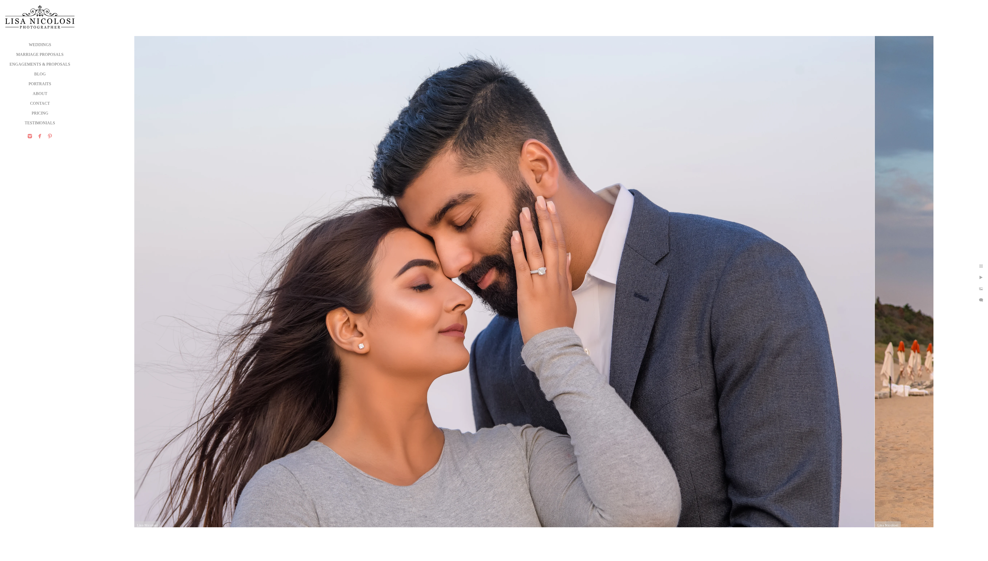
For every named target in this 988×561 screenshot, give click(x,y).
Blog (40, 74)
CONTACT (40, 103)
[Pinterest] (50, 136)
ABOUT (40, 93)
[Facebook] (40, 136)
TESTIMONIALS (40, 123)
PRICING (40, 113)
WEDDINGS (40, 44)
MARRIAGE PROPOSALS (40, 54)
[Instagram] (29, 136)
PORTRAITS (40, 84)
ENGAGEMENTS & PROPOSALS (40, 64)
